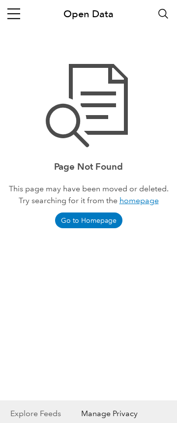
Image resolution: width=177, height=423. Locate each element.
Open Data (88, 14)
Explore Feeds (35, 413)
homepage (139, 200)
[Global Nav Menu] (14, 14)
